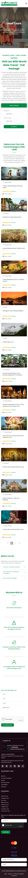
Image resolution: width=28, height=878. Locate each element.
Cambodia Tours (5, 798)
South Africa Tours (5, 811)
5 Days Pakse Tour (8, 342)
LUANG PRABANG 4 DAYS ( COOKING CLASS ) (13, 280)
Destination (6, 110)
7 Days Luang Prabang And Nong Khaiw (12, 186)
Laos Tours (3, 800)
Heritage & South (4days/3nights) (13, 311)
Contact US (14, 875)
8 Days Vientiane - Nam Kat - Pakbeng (11, 499)
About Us (3, 776)
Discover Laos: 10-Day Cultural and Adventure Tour (13, 436)
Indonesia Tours (5, 804)
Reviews (3, 780)
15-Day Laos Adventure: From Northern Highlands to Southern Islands (12, 374)
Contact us (3, 786)
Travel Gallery (4, 784)
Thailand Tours (4, 806)
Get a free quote (7, 725)
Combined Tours (5, 809)
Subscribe (5, 832)
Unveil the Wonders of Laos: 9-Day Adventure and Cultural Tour (13, 405)
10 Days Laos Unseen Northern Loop (13, 467)
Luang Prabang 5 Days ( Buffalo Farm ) (14, 249)
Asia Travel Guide (5, 782)
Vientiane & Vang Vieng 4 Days (12, 217)
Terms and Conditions (6, 778)
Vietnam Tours (4, 796)
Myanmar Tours (5, 802)
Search (14, 126)
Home (5, 873)
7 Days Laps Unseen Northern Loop (13, 529)
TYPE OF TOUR (7, 118)
